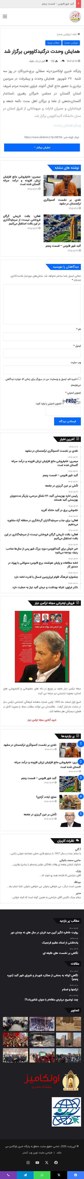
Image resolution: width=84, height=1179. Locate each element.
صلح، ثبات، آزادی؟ (46, 797)
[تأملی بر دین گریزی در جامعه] (70, 819)
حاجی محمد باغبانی (70, 860)
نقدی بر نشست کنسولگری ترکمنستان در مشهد (62, 202)
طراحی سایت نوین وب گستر (37, 1153)
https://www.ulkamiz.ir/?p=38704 (43, 137)
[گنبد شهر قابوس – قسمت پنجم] (62, 228)
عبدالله (77, 882)
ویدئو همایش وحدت (67, 125)
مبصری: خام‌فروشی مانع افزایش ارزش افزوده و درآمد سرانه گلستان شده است (21, 180)
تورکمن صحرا (63, 34)
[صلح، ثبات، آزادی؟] (70, 802)
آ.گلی (78, 849)
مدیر (78, 893)
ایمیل (77, 346)
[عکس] (68, 1040)
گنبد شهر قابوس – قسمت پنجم (58, 4)
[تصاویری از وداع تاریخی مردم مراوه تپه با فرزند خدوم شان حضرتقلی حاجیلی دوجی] (42, 1024)
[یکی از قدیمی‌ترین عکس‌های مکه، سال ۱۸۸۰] (68, 1024)
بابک (78, 871)
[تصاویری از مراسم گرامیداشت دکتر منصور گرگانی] (15, 1040)
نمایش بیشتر (43, 147)
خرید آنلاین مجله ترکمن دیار (42, 720)
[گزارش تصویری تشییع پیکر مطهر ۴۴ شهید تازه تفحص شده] (42, 1055)
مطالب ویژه (53, 43)
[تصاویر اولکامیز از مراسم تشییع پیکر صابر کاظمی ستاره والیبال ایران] (68, 1055)
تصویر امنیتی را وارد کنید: (48, 404)
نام (78, 329)
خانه (75, 34)
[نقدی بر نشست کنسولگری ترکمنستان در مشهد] (62, 185)
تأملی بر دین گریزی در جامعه (40, 814)
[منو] (5, 18)
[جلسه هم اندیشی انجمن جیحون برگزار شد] (15, 1024)
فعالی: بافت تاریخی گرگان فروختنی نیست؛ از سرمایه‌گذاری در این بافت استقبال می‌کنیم (21, 220)
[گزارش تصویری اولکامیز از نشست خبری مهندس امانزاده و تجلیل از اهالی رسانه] (15, 1055)
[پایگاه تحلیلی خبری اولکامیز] (75, 17)
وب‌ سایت (76, 362)
